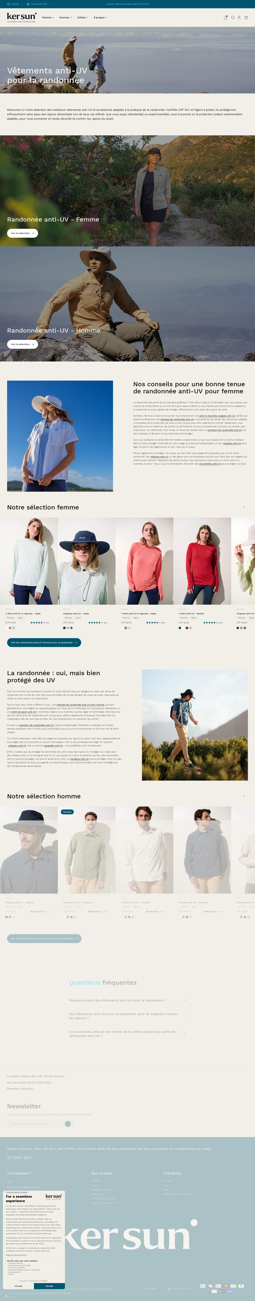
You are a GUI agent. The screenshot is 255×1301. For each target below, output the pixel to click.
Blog (166, 1185)
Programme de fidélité (102, 1189)
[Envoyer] (68, 1124)
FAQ (9, 1181)
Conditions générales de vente (22, 1293)
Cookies (9, 1297)
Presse (167, 1189)
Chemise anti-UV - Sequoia (77, 902)
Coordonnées (66, 1293)
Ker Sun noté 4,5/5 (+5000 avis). (29, 1082)
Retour (94, 1185)
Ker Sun (9, 609)
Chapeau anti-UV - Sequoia (19, 902)
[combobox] (15, 4)
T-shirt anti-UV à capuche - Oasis (22, 613)
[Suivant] (244, 507)
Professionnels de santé (103, 1198)
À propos (168, 1181)
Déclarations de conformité (178, 1194)
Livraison (95, 1181)
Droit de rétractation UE (103, 1203)
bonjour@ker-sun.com (27, 1187)
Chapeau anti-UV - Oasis (76, 613)
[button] (37, 622)
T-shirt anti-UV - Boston (191, 613)
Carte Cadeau (98, 1194)
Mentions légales (48, 1293)
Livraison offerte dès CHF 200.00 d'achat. (36, 1076)
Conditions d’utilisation (78, 1289)
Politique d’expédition (103, 1289)
